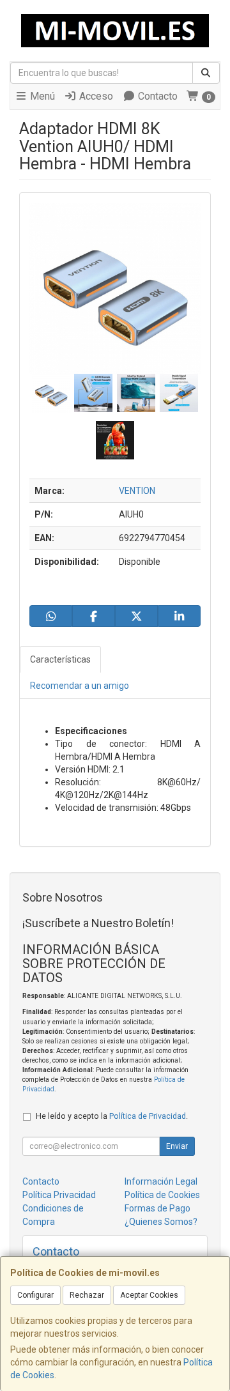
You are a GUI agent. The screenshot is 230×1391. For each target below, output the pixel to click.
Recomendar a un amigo (79, 685)
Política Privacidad (59, 1195)
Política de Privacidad (147, 1116)
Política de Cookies (162, 1195)
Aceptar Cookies (149, 1295)
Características (60, 659)
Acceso (95, 96)
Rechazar (87, 1295)
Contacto (156, 96)
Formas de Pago (157, 1208)
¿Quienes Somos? (161, 1222)
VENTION (137, 491)
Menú (41, 96)
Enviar (177, 1146)
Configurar (35, 1295)
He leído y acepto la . (112, 1116)
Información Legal (161, 1181)
